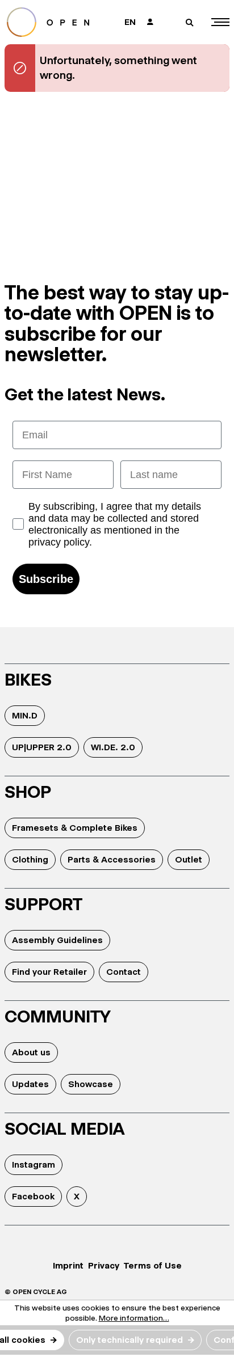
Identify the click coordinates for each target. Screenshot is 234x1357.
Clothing (30, 859)
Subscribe (46, 579)
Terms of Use (153, 1265)
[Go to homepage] (55, 22)
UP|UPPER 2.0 (42, 747)
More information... (134, 1317)
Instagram (33, 1164)
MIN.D (24, 715)
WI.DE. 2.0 (113, 747)
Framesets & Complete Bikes (74, 827)
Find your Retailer (49, 971)
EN (130, 21)
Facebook (33, 1196)
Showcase (90, 1084)
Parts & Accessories (112, 859)
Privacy (103, 1265)
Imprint (68, 1265)
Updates (30, 1084)
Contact (123, 971)
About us (31, 1052)
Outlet (188, 859)
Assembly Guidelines (57, 940)
